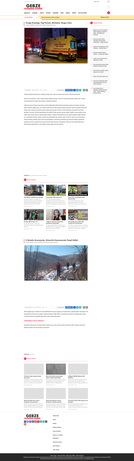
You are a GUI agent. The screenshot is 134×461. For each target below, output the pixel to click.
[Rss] (25, 424)
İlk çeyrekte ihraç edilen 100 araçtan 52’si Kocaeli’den (76, 222)
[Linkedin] (33, 422)
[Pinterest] (38, 422)
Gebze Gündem (61, 455)
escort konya (69, 458)
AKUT (33, 354)
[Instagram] (30, 422)
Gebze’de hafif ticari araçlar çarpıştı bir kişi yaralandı (31, 401)
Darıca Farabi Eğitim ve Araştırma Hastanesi (38, 175)
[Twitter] (28, 422)
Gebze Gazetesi (80, 455)
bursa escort (63, 457)
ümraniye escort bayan (40, 457)
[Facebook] (25, 422)
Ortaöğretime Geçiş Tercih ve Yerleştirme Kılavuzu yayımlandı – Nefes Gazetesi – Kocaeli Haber (65, 17)
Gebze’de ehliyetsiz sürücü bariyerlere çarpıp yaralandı (53, 401)
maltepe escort (90, 457)
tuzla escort (76, 457)
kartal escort (104, 457)
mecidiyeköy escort (89, 458)
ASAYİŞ (31, 242)
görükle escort (56, 457)
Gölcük (31, 307)
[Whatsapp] (43, 422)
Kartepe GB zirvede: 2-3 (30, 222)
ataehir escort (83, 457)
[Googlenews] (41, 422)
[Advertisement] (56, 76)
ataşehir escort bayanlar (29, 457)
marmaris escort (61, 458)
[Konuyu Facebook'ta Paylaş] (74, 90)
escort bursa (49, 457)
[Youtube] (36, 422)
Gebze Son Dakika (70, 455)
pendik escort (97, 457)
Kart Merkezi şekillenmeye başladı (33, 197)
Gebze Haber (53, 455)
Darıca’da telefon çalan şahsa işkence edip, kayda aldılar (54, 377)
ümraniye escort (47, 458)
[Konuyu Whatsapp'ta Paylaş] (80, 90)
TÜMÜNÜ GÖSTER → (105, 17)
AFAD (30, 354)
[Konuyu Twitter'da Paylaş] (77, 90)
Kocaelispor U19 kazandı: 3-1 (54, 197)
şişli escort (81, 458)
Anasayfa (27, 25)
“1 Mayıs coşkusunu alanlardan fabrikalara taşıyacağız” (54, 222)
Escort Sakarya (70, 457)
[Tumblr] (46, 422)
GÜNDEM (32, 25)
